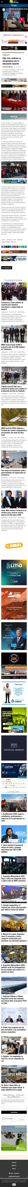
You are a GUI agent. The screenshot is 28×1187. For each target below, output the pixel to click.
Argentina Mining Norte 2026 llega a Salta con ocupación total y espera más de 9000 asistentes (13, 878)
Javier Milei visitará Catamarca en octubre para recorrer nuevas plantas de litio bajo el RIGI (13, 512)
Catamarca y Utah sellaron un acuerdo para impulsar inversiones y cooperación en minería (12, 305)
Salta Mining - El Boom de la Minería (13, 1096)
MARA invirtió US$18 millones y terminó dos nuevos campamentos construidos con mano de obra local (14, 431)
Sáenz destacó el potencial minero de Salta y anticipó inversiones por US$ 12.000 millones (12, 848)
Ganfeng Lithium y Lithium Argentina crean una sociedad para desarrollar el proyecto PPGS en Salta (14, 999)
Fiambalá (19, 239)
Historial (14, 1162)
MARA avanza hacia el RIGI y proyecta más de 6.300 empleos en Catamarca (13, 347)
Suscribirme (14, 1112)
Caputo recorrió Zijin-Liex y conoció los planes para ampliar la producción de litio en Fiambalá (14, 388)
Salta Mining (9, 67)
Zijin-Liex (13, 242)
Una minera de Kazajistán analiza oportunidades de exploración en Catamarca (13, 472)
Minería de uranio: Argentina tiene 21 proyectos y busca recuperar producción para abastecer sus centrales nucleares (14, 937)
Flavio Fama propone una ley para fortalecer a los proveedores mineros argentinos (13, 1029)
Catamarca (6, 55)
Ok (14, 1184)
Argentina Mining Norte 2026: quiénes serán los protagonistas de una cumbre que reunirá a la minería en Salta (13, 968)
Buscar (14, 1168)
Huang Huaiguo (5, 242)
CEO (14, 239)
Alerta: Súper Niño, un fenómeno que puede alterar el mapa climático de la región (12, 1087)
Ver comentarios (6, 268)
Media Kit (14, 1165)
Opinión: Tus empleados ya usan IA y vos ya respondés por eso (12, 1058)
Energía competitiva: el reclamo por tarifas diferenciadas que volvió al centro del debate (13, 907)
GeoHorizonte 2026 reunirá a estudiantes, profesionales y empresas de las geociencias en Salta (13, 817)
